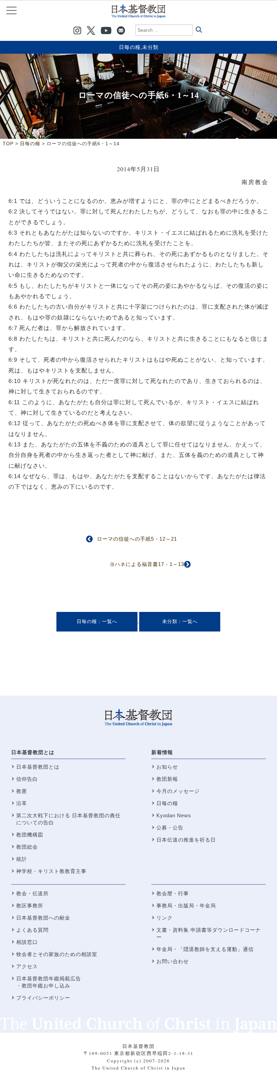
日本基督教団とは (32, 752)
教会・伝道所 (32, 893)
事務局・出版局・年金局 (186, 905)
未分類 (150, 47)
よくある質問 (32, 930)
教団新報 (167, 779)
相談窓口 (27, 942)
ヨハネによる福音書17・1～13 (146, 564)
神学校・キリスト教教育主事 (51, 871)
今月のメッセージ (178, 791)
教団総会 (27, 847)
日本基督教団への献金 (43, 918)
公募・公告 (169, 827)
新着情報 (162, 752)
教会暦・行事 (172, 893)
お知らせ (167, 767)
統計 (21, 859)
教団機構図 (29, 835)
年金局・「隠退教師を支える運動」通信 (205, 949)
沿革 (21, 803)
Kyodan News (173, 815)
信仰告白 (27, 779)
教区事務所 (29, 905)
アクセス (27, 966)
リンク (164, 918)
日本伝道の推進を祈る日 (186, 840)
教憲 (21, 791)
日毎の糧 (130, 47)
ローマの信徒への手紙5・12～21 (137, 539)
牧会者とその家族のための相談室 (56, 954)
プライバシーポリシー (43, 998)
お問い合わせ (172, 961)
